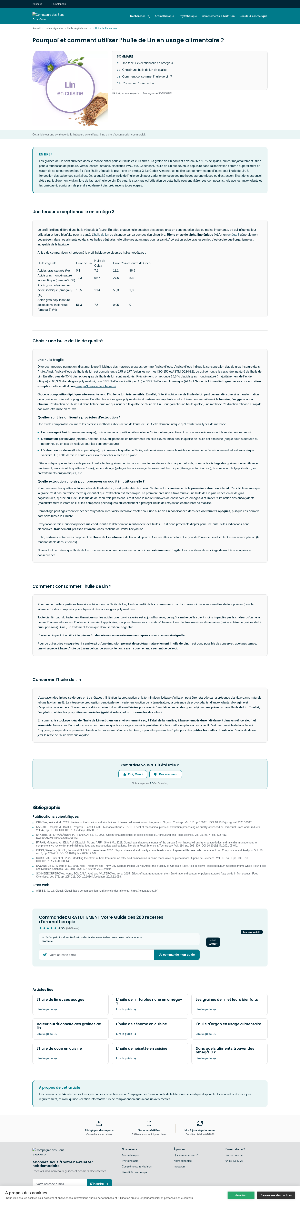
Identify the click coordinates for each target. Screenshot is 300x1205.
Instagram (180, 1166)
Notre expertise (183, 1160)
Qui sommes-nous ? (186, 1155)
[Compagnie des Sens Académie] (54, 16)
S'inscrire (97, 1183)
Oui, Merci (135, 774)
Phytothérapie (188, 16)
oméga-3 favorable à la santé (96, 386)
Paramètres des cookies (276, 1195)
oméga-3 (233, 234)
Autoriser (241, 1195)
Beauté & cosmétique (253, 16)
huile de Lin (101, 234)
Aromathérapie (164, 16)
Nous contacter (234, 1155)
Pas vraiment (168, 774)
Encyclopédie (59, 4)
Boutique (37, 4)
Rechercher (137, 16)
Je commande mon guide (177, 954)
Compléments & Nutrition (218, 16)
